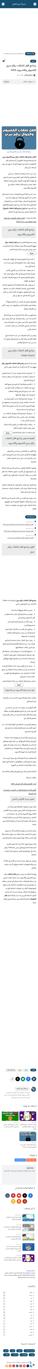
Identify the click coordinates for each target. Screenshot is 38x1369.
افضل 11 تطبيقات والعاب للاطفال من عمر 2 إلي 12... (20, 538)
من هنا (31, 253)
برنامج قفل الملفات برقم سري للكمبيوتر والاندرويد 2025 (28, 1146)
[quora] (25, 1201)
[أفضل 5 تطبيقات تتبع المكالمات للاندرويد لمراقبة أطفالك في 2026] (28, 1258)
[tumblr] (7, 1195)
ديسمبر (30, 1295)
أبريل (31, 1324)
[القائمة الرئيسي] (35, 4)
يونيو (31, 1307)
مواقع (7, 1355)
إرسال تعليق (30, 1168)
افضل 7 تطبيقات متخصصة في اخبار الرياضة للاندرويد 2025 (18, 524)
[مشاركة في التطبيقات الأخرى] (12, 1079)
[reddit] (19, 1201)
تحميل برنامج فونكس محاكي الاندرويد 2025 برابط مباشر (11, 1126)
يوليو (31, 1310)
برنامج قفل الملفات (11, 1070)
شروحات (15, 1355)
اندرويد (33, 61)
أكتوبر (31, 1329)
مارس (31, 1321)
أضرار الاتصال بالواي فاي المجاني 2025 (23, 784)
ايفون (12, 1351)
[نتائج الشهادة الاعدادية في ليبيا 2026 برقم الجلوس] (28, 1237)
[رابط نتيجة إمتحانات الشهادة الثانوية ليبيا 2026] (28, 1217)
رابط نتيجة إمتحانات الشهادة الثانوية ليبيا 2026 (13, 1218)
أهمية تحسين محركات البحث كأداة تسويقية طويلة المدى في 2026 (13, 1248)
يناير (31, 1298)
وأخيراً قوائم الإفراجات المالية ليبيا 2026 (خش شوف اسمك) (12, 1228)
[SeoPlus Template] (30, 1362)
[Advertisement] (19, 31)
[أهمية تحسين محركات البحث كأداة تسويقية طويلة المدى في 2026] (28, 1247)
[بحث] (3, 4)
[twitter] (25, 1195)
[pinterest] (13, 1195)
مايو (31, 1304)
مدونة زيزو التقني (19, 4)
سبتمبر (30, 1327)
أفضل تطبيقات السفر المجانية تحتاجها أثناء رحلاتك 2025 (19, 531)
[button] (28, 1079)
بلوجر (32, 1355)
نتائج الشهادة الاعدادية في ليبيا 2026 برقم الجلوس (13, 53)
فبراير (31, 1301)
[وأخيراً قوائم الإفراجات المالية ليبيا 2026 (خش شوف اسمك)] (28, 1227)
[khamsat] (13, 1201)
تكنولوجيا (24, 1355)
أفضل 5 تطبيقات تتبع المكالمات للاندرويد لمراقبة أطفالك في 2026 (27, 1127)
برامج (20, 1070)
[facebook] (30, 1195)
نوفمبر (30, 1293)
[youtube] (19, 1195)
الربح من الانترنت (29, 1351)
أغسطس (30, 1312)
